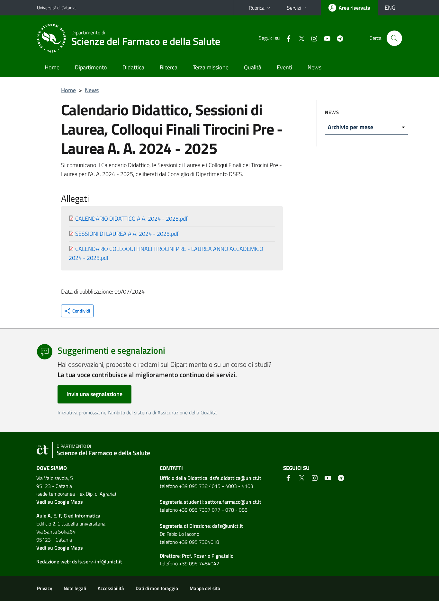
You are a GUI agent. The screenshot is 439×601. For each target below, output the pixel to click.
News (314, 67)
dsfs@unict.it (227, 526)
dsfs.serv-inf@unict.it (97, 561)
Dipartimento (91, 67)
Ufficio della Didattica (183, 478)
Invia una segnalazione (94, 394)
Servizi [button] (294, 8)
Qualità (252, 67)
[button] (77, 311)
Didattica (133, 67)
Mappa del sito (205, 588)
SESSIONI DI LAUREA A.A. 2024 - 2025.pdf (127, 233)
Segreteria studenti (181, 502)
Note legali (75, 588)
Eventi (284, 67)
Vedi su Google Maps (59, 502)
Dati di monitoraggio (157, 588)
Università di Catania (56, 7)
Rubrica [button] (256, 8)
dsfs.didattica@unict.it (235, 478)
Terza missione (210, 67)
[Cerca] (394, 38)
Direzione (199, 526)
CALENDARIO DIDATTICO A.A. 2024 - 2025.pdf (131, 218)
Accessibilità (111, 588)
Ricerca (168, 67)
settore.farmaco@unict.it (233, 502)
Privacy (44, 588)
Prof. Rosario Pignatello (207, 556)
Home (52, 67)
